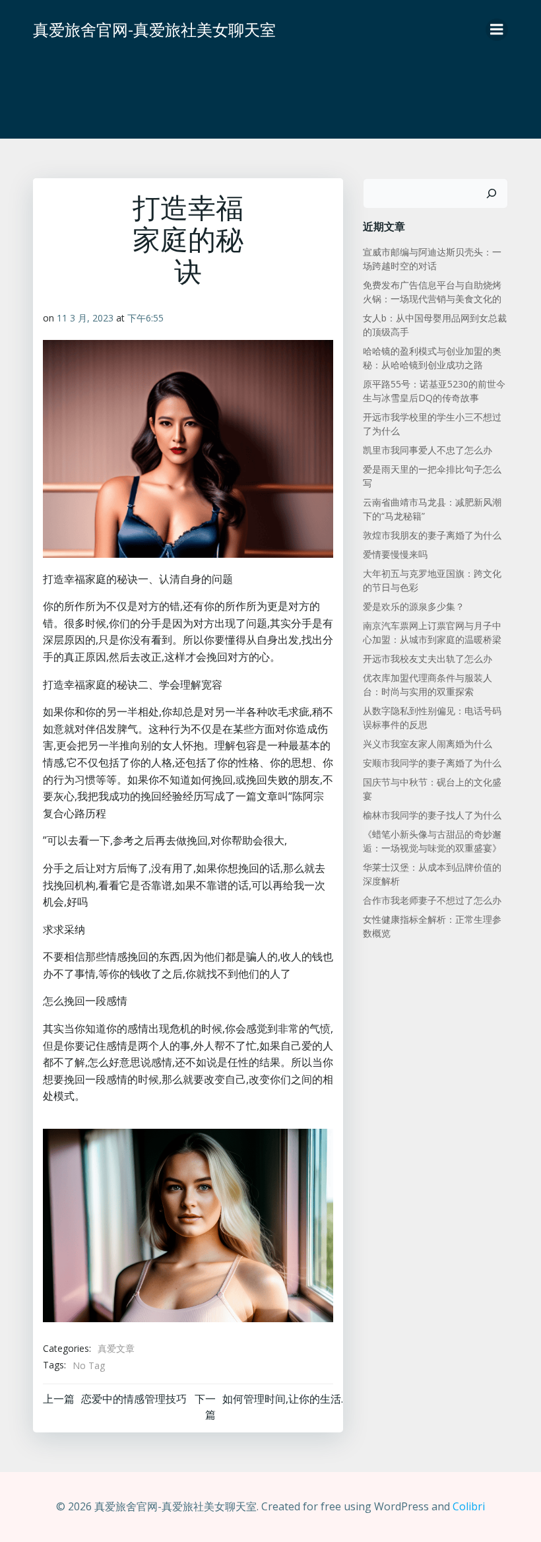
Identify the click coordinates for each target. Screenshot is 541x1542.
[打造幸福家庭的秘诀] (188, 1224)
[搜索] (491, 193)
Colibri (469, 1506)
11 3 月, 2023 (85, 318)
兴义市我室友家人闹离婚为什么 (427, 743)
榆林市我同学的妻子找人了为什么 (432, 815)
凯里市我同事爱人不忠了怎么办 (427, 450)
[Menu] (497, 29)
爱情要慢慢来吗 (395, 554)
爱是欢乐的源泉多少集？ (413, 606)
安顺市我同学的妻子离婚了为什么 (432, 762)
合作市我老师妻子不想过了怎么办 (432, 900)
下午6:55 (145, 318)
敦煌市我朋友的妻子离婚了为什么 (432, 535)
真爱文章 (116, 1348)
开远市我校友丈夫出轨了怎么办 (427, 658)
